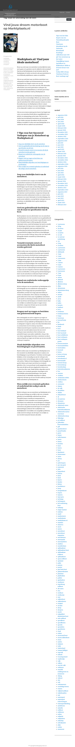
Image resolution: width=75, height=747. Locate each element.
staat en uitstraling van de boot (8, 83)
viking (60, 676)
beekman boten (63, 314)
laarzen (60, 495)
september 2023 (63, 190)
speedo (60, 625)
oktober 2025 (62, 136)
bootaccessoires (63, 343)
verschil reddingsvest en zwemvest (63, 672)
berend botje (62, 320)
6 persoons (61, 271)
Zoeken (69, 19)
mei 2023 (61, 198)
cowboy (60, 382)
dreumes (60, 401)
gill (59, 426)
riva (59, 591)
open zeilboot (62, 559)
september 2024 (63, 164)
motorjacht (6, 64)
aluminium (61, 288)
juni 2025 (61, 145)
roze (59, 597)
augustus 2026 (62, 115)
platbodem (61, 576)
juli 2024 (60, 168)
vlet (59, 680)
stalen (60, 633)
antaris (60, 294)
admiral (60, 279)
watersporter (10, 88)
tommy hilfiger (63, 650)
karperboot (61, 471)
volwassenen (62, 684)
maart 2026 (61, 126)
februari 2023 (62, 205)
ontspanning (6, 80)
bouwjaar (10, 69)
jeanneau (61, 467)
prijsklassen (6, 81)
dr (58, 397)
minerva (60, 525)
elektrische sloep (63, 416)
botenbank (61, 356)
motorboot (6, 61)
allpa (59, 286)
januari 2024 (62, 181)
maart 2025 (61, 151)
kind (59, 478)
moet (59, 527)
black (59, 326)
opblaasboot (62, 556)
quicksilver (61, 580)
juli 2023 (60, 194)
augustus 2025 (62, 141)
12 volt (60, 235)
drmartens (61, 403)
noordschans (62, 546)
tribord (60, 654)
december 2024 (63, 158)
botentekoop (62, 365)
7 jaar (59, 273)
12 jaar (60, 230)
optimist (60, 561)
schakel (60, 603)
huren (60, 448)
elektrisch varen (63, 405)
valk (59, 661)
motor (60, 529)
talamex (60, 644)
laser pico (61, 497)
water (4, 88)
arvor (59, 299)
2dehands (61, 252)
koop (59, 488)
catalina (60, 375)
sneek (60, 612)
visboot (60, 678)
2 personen (61, 248)
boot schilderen (63, 335)
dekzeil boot (62, 395)
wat (59, 695)
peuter (60, 567)
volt (59, 682)
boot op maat (62, 333)
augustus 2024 (62, 166)
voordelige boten (63, 686)
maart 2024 (61, 177)
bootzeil (60, 350)
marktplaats (6, 58)
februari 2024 (62, 179)
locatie (5, 72)
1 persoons (61, 224)
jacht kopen (62, 463)
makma (60, 512)
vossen (60, 689)
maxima (60, 522)
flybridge (61, 418)
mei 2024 (61, 173)
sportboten (61, 629)
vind (11, 86)
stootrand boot (63, 635)
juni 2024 (61, 170)
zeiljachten (61, 718)
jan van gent (62, 465)
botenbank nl (62, 358)
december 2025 (63, 132)
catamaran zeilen (63, 377)
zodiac (60, 727)
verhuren (61, 667)
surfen (60, 642)
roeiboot (60, 593)
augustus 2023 (62, 192)
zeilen (60, 714)
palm (59, 563)
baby (59, 301)
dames (60, 386)
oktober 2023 (62, 187)
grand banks (62, 431)
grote (59, 433)
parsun (60, 565)
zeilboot (60, 710)
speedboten (61, 623)
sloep (59, 608)
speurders (61, 627)
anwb (59, 297)
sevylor (60, 605)
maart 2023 (61, 202)
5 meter (60, 262)
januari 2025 (62, 156)
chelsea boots (62, 380)
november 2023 (63, 185)
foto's (8, 71)
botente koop (62, 363)
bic (59, 322)
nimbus (60, 544)
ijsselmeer (61, 452)
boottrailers (61, 348)
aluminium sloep (63, 290)
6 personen (61, 269)
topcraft (60, 652)
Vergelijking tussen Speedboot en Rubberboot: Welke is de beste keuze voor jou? (63, 65)
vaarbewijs (61, 659)
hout (59, 446)
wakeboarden (62, 693)
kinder (60, 482)
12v (59, 241)
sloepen (60, 610)
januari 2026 (62, 130)
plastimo (61, 573)
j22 (59, 461)
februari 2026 (62, 128)
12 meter (60, 233)
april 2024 (61, 175)
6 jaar (59, 265)
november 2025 (63, 134)
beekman (61, 311)
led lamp (60, 499)
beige (59, 316)
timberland (61, 648)
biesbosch (61, 324)
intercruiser (61, 454)
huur (59, 450)
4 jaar (59, 256)
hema (59, 439)
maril (59, 514)
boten (60, 352)
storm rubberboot (63, 637)
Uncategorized (62, 657)
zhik (59, 725)
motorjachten (62, 542)
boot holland (62, 331)
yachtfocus (61, 706)
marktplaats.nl (6, 75)
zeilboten (61, 712)
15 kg (59, 243)
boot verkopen (62, 337)
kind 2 (60, 480)
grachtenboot (62, 429)
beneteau (61, 318)
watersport (61, 697)
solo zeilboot (62, 618)
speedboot (61, 620)
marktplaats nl (6, 59)
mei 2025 (61, 147)
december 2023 (63, 183)
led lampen (61, 501)
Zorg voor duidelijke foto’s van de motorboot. (32, 144)
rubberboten (62, 601)
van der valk (62, 665)
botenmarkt (62, 360)
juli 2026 (60, 117)
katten (60, 473)
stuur (59, 640)
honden (60, 444)
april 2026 (61, 124)
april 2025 (61, 149)
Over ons (62, 12)
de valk (60, 388)
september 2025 (63, 138)
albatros (60, 282)
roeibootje (61, 595)
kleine (60, 484)
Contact (68, 12)
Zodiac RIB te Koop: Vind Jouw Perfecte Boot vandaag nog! (62, 74)
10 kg (59, 226)
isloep (60, 458)
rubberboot (61, 599)
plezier (11, 80)
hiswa (59, 441)
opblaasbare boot (63, 550)
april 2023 (61, 200)
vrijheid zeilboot (63, 691)
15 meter (60, 245)
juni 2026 (61, 119)
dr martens (61, 399)
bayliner (60, 307)
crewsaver (61, 384)
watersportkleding (64, 703)
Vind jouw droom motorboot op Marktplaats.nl (25, 26)
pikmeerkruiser (63, 571)
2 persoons (61, 250)
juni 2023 (61, 196)
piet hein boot (62, 569)
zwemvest (61, 729)
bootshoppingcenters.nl (10, 10)
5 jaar (59, 260)
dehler (60, 392)
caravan (60, 373)
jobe (59, 469)
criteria (5, 71)
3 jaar (59, 254)
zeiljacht (60, 716)
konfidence (61, 486)
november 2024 (63, 160)
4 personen (61, 258)
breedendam (62, 367)
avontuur (5, 69)
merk (12, 75)
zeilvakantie (62, 723)
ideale (11, 71)
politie (60, 578)
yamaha (60, 708)
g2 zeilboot (61, 420)
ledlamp (60, 507)
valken (60, 663)
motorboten (6, 62)
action (60, 277)
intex (59, 456)
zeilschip (61, 720)
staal (59, 631)
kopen (60, 493)
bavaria (60, 305)
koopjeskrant (62, 490)
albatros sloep (62, 284)
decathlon (61, 390)
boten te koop (62, 354)
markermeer (62, 516)
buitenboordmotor (64, 369)
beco (59, 309)
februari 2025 (62, 153)
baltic (59, 303)
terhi (59, 646)
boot (59, 328)
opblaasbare (62, 548)
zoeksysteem (6, 89)
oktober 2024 (62, 162)
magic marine (62, 510)
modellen (5, 77)
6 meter (60, 267)
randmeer (61, 582)
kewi (59, 475)
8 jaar (59, 275)
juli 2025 (60, 143)
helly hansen (62, 437)
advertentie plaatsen (8, 68)
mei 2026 (61, 121)
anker (60, 292)
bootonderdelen (63, 345)
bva (59, 371)
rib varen (61, 588)
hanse (60, 435)
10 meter (60, 228)
